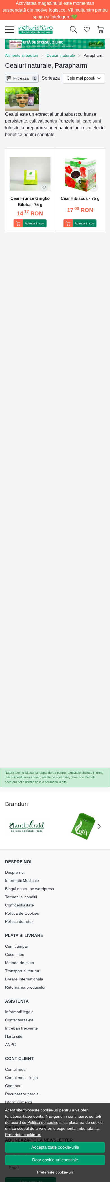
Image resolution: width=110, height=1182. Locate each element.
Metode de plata (19, 962)
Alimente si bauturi (21, 55)
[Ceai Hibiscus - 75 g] (80, 173)
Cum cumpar (16, 946)
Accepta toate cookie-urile (55, 1147)
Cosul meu (14, 954)
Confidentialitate (19, 905)
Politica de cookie (42, 1122)
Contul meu (15, 1069)
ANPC (10, 1044)
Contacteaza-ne (19, 1020)
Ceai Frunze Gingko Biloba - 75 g (30, 201)
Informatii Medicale (22, 880)
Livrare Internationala (24, 979)
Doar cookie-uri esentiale (55, 1159)
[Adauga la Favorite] (43, 187)
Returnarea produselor (25, 987)
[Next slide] (99, 826)
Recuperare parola (22, 1094)
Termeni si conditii (21, 897)
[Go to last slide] (10, 826)
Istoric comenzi (18, 1102)
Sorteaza (51, 78)
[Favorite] (87, 29)
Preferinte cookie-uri (23, 1134)
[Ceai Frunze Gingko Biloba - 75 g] (30, 173)
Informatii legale (19, 1012)
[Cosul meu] (100, 29)
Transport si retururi (22, 971)
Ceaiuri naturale (61, 55)
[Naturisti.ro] (33, 29)
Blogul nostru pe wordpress (29, 888)
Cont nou (13, 1085)
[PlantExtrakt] (26, 836)
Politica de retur (19, 921)
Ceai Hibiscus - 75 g (80, 198)
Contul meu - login (21, 1077)
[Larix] (83, 836)
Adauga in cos (34, 223)
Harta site (13, 1036)
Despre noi (15, 872)
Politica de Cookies (22, 913)
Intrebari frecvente (21, 1028)
